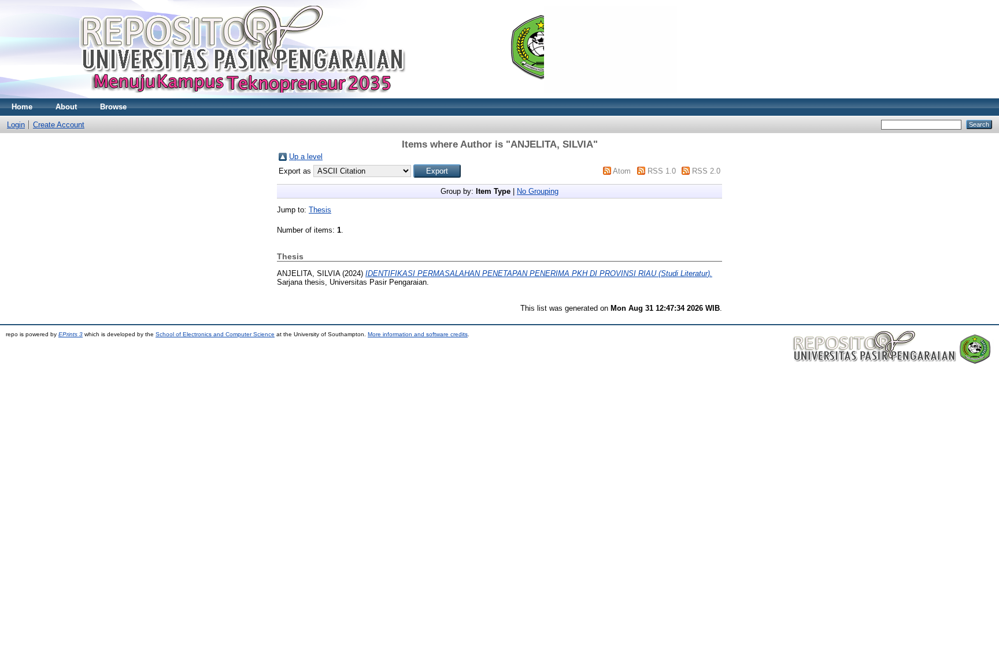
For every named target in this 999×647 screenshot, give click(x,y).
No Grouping (537, 191)
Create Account (58, 124)
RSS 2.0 (706, 171)
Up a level (306, 156)
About (66, 106)
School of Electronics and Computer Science (215, 334)
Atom (622, 171)
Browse (113, 106)
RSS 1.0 (662, 171)
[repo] (341, 95)
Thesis (320, 209)
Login (16, 124)
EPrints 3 (70, 334)
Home (22, 106)
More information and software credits (418, 334)
